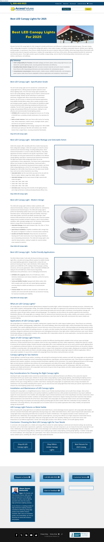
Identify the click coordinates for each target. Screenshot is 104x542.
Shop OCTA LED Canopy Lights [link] (18, 134)
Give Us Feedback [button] (51, 490)
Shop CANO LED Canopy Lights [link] (19, 194)
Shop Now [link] (66, 9)
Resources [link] (65, 3)
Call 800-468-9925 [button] (50, 477)
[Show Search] (62, 534)
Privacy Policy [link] (44, 534)
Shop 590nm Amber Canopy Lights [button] (52, 447)
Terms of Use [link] (53, 534)
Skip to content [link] (4, 1)
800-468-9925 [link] (19, 3)
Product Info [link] (58, 3)
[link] (90, 3)
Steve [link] (20, 493)
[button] (88, 9)
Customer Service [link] (82, 3)
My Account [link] (73, 3)
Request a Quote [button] (21, 477)
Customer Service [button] (80, 477)
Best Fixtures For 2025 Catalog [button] (81, 445)
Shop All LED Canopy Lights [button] (22, 445)
